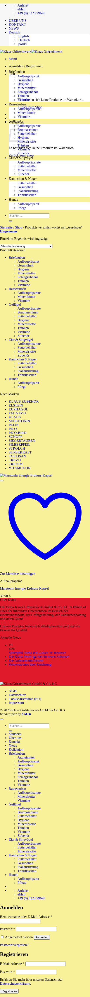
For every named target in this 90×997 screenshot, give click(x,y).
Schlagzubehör (27, 277)
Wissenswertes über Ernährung (30, 664)
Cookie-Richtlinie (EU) (25, 699)
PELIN (14, 425)
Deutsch (15, 32)
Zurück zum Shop (21, 155)
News (13, 745)
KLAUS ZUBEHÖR (24, 401)
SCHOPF (15, 436)
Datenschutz (17, 695)
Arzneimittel (26, 757)
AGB (12, 691)
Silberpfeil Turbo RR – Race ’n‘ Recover (37, 653)
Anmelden (41, 937)
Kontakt (14, 742)
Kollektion (16, 749)
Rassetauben (17, 104)
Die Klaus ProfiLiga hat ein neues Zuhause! (39, 657)
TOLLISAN (17, 456)
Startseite (6, 227)
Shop (18, 227)
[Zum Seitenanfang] (1, 719)
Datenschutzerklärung (15, 983)
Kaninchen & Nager (23, 178)
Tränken (23, 96)
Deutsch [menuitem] (23, 40)
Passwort (7, 929)
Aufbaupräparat (28, 204)
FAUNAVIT (17, 413)
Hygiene (23, 269)
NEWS (14, 28)
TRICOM (15, 464)
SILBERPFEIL (19, 444)
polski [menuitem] (22, 44)
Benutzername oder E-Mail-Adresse (26, 917)
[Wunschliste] (1, 480)
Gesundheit (25, 187)
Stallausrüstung (27, 191)
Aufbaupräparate (29, 109)
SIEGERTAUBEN (22, 440)
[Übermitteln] (10, 221)
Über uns (15, 738)
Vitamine (23, 100)
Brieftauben (17, 71)
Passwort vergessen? (14, 945)
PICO (13, 429)
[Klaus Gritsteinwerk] (31, 51)
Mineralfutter (26, 113)
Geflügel (15, 121)
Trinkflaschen (26, 195)
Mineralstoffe (26, 141)
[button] (13, 59)
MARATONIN (19, 421)
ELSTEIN (16, 405)
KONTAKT (17, 24)
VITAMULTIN (20, 468)
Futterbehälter (26, 133)
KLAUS (15, 417)
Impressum (16, 703)
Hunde (13, 199)
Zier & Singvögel (21, 158)
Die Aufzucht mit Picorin (26, 660)
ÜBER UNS (17, 20)
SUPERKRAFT (20, 452)
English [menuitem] (23, 36)
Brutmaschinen (27, 130)
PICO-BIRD (17, 433)
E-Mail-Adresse (12, 963)
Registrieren (9, 991)
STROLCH (17, 448)
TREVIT (15, 460)
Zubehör (23, 153)
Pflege (21, 208)
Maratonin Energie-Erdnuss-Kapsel (24, 588)
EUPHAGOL (18, 409)
